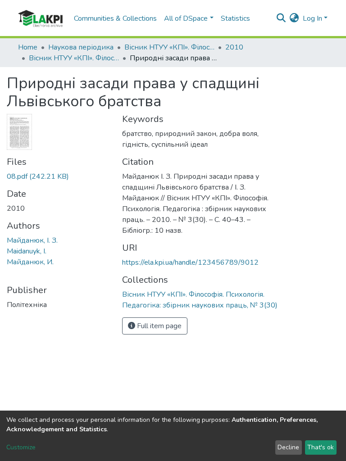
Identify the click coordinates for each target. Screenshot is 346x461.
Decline (288, 447)
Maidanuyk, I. (26, 251)
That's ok (320, 447)
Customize (21, 447)
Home (27, 47)
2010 (234, 47)
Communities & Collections (115, 18)
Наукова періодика (81, 47)
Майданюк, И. (30, 262)
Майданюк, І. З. (32, 240)
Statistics (235, 18)
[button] (294, 18)
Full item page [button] (158, 326)
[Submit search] (281, 18)
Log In (312, 18)
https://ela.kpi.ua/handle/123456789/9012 (190, 262)
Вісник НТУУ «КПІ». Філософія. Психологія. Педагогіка (169, 47)
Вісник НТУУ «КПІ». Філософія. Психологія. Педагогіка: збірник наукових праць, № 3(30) (74, 58)
